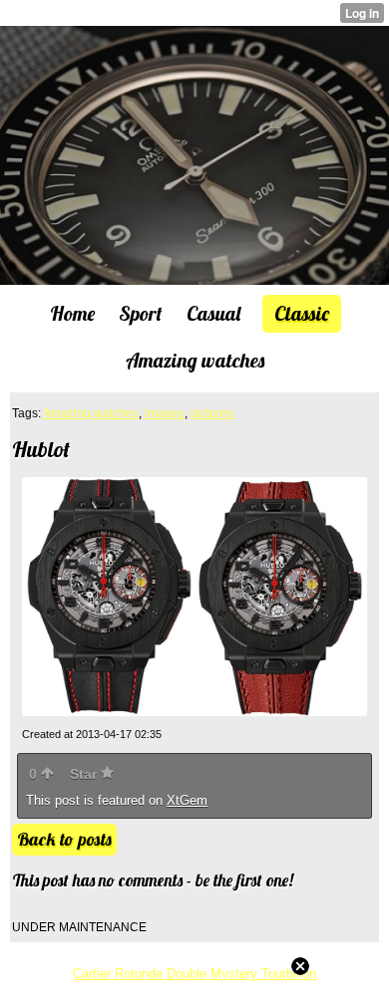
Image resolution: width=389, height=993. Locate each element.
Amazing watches (91, 413)
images (165, 413)
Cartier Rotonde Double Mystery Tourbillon (194, 973)
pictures (212, 413)
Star (85, 774)
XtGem (187, 800)
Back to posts (64, 839)
